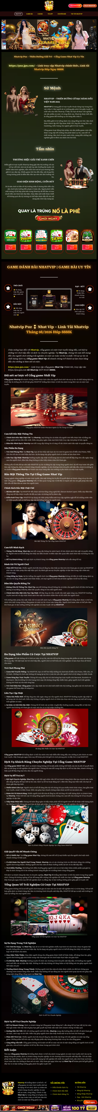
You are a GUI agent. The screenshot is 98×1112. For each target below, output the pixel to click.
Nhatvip (18, 14)
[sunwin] (24, 1108)
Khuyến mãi (62, 14)
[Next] (92, 21)
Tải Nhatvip (81, 1057)
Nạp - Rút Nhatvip (84, 1067)
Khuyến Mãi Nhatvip (85, 1070)
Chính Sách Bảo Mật (60, 1061)
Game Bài (29, 14)
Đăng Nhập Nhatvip (84, 1063)
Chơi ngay (90, 1102)
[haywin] (73, 1108)
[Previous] (5, 21)
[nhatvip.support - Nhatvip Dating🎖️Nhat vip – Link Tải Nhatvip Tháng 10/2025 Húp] (49, 5)
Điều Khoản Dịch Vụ (60, 1057)
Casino (40, 14)
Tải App (50, 14)
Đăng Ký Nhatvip (83, 1060)
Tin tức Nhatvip (76, 14)
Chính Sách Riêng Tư (60, 1064)
